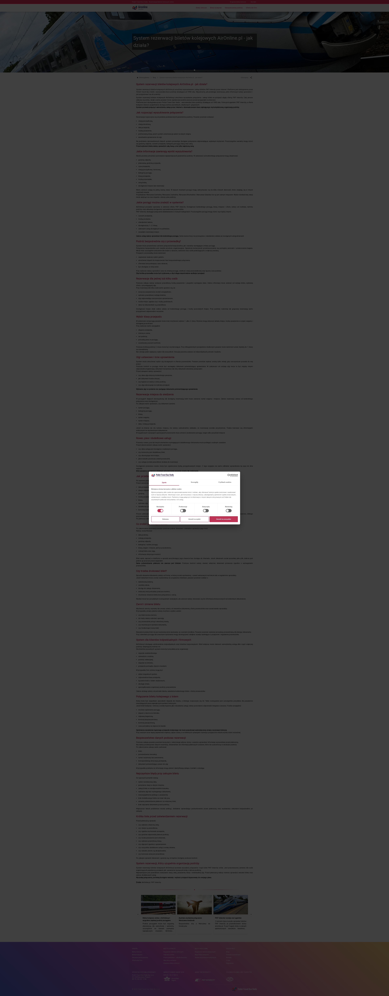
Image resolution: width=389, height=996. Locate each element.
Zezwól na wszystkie (223, 519)
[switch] (183, 510)
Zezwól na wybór (194, 519)
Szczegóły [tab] (194, 482)
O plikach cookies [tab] (225, 482)
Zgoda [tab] (164, 482)
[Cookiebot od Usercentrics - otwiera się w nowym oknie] (229, 475)
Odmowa (165, 519)
